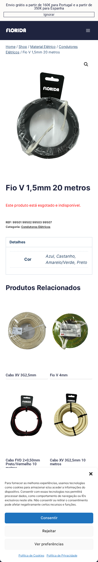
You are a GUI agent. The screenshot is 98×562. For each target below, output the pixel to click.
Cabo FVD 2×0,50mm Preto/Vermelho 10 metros (23, 464)
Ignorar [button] (49, 14)
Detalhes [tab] (17, 242)
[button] (90, 473)
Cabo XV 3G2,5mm (21, 375)
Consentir (49, 518)
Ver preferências (49, 544)
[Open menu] (87, 30)
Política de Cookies (31, 555)
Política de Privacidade (62, 555)
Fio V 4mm (59, 375)
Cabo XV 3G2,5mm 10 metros (68, 462)
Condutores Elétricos (35, 227)
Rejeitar (49, 531)
